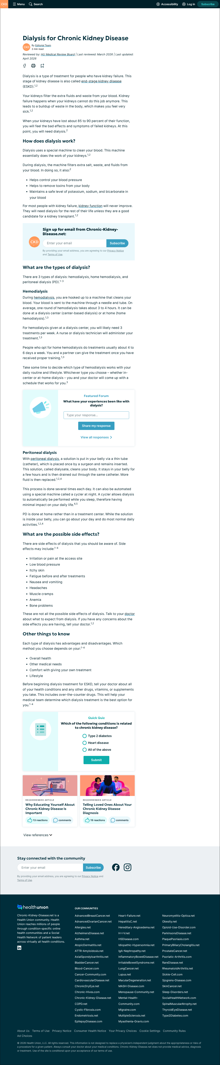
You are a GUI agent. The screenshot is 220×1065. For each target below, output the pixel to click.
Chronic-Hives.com (87, 992)
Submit (96, 760)
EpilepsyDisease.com (88, 1021)
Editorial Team (43, 45)
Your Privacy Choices (123, 1031)
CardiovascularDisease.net (92, 980)
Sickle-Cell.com (172, 974)
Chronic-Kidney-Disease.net (93, 998)
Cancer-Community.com (90, 974)
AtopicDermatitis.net (88, 945)
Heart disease (98, 743)
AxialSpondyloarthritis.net (91, 956)
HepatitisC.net (127, 921)
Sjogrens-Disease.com (176, 980)
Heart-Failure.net (129, 915)
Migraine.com (127, 1009)
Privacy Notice (115, 250)
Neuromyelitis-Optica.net (178, 915)
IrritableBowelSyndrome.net (136, 962)
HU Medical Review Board (58, 54)
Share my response (96, 426)
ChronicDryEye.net (87, 986)
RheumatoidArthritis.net (177, 968)
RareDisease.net (172, 962)
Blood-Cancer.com (87, 968)
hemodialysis (44, 297)
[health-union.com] (32, 908)
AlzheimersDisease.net (89, 933)
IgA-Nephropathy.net (132, 951)
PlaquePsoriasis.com (175, 939)
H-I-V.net (124, 933)
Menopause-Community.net (136, 992)
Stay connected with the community (51, 858)
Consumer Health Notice (90, 1031)
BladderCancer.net (87, 962)
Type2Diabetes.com (175, 1015)
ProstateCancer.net (174, 951)
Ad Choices (24, 1035)
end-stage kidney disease (101, 81)
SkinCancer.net (172, 986)
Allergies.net (83, 927)
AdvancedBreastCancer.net (92, 915)
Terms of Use (55, 254)
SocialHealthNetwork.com (179, 998)
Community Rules (174, 1031)
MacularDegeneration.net (134, 980)
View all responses (95, 437)
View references (36, 835)
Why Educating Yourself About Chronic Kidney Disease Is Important (50, 808)
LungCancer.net (128, 968)
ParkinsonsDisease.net (176, 933)
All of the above (99, 749)
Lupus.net (124, 974)
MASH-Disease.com (131, 986)
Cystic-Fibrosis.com (88, 1009)
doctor (130, 614)
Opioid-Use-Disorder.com (179, 927)
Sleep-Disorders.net (175, 992)
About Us (23, 1031)
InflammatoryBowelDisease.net (138, 956)
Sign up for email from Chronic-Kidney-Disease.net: (80, 231)
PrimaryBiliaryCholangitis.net (181, 945)
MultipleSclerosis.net (131, 1015)
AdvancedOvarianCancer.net (93, 921)
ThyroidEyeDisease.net (177, 1009)
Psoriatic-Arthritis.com (177, 956)
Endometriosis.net (86, 1015)
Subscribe (207, 4)
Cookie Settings (149, 1031)
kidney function (90, 206)
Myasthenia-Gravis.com (133, 1021)
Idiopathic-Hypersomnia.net (136, 945)
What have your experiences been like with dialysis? (96, 403)
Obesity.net (169, 921)
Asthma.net (82, 939)
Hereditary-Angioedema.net (136, 927)
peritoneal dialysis (45, 459)
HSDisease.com (128, 939)
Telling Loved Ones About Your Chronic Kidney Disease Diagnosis (107, 808)
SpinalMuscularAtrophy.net (179, 1004)
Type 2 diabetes (100, 736)
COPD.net (81, 1004)
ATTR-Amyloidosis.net (89, 951)
